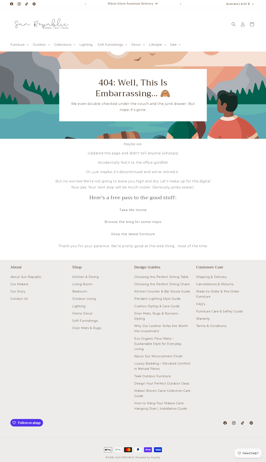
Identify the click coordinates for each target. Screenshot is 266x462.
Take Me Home (133, 210)
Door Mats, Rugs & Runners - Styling (157, 316)
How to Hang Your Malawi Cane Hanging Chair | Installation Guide (160, 405)
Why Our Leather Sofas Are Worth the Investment (161, 328)
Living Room (82, 284)
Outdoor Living (84, 299)
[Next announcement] (180, 4)
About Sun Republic (26, 277)
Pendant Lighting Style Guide (157, 299)
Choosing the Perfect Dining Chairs (162, 284)
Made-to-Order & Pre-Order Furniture (217, 294)
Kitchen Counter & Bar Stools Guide (162, 291)
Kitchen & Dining (85, 277)
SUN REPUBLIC (124, 457)
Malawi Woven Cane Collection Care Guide (162, 393)
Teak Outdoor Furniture (152, 376)
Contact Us (19, 299)
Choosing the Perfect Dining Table (161, 277)
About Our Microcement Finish (158, 356)
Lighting (79, 306)
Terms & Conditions (211, 326)
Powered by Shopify (147, 457)
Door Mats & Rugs (86, 328)
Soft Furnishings (85, 321)
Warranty (203, 319)
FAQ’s (200, 304)
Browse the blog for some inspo (133, 222)
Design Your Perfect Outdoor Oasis (162, 383)
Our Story (17, 291)
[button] (19, 44)
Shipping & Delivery (211, 277)
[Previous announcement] (85, 4)
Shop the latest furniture (133, 234)
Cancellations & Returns (215, 284)
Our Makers (19, 284)
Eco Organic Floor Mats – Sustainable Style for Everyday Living (158, 344)
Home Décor (82, 313)
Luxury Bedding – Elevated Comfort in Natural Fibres (162, 366)
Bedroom (79, 291)
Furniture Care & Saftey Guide (219, 311)
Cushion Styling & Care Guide (157, 306)
